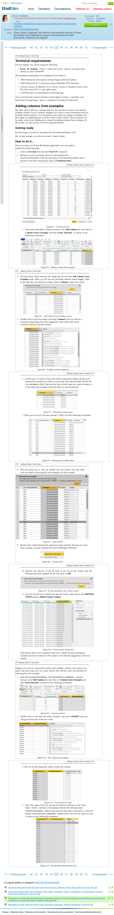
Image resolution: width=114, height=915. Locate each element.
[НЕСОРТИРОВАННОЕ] (26, 29)
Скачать (96, 25)
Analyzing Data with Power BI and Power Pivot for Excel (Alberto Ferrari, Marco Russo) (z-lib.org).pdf (52, 887)
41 (36, 47)
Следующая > (100, 47)
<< (6, 47)
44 (51, 47)
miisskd (24, 16)
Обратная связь (17, 912)
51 (86, 47)
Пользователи (62, 8)
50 (81, 47)
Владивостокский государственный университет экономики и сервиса (45, 25)
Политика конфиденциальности (88, 912)
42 (41, 47)
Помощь (5, 912)
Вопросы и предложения (35, 912)
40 (31, 47)
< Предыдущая (17, 47)
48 (71, 47)
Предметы (44, 8)
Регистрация (16, 3)
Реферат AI (82, 8)
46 (61, 47)
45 (56, 47)
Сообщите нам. (69, 18)
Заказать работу (102, 8)
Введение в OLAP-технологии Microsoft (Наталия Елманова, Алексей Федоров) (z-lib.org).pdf (50, 904)
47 (66, 47)
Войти (6, 3)
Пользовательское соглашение (60, 912)
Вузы (31, 8)
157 (109, 898)
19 (109, 904)
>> (111, 47)
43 (46, 47)
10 (109, 892)
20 (109, 887)
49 (76, 47)
